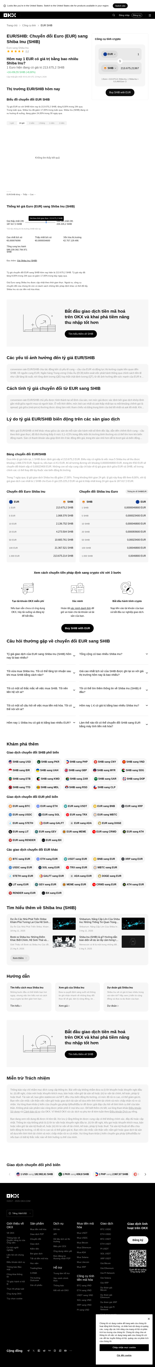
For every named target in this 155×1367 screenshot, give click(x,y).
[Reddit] (44, 1350)
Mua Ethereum (84, 1247)
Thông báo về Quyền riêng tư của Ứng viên (16, 1240)
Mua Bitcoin (82, 1242)
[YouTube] (65, 1350)
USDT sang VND (85, 1295)
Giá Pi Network (107, 1273)
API (55, 1234)
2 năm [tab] (61, 123)
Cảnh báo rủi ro (31, 1111)
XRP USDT (105, 1258)
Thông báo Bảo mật (14, 1268)
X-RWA (33, 1273)
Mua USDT (82, 1233)
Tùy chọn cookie (14, 1298)
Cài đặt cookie (124, 1355)
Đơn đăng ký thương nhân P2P (61, 1257)
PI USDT (104, 1248)
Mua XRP (81, 1267)
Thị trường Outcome (35, 1279)
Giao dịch (34, 1244)
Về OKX (10, 1233)
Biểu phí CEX (59, 1246)
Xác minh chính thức (60, 1279)
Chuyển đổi (35, 1239)
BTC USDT (105, 1239)
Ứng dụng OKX (14, 1293)
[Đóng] (148, 1319)
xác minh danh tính (81, 608)
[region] (124, 1339)
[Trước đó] (10, 1174)
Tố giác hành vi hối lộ (16, 1282)
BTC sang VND (84, 1285)
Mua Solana (82, 1257)
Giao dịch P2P (37, 1234)
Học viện (34, 1263)
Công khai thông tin (14, 1275)
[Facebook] (39, 1350)
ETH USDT (105, 1244)
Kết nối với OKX (61, 1290)
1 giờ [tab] (12, 123)
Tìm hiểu (15, 1006)
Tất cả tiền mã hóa (39, 1258)
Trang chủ (12, 25)
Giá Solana (105, 1278)
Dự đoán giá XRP (108, 1302)
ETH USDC (105, 1234)
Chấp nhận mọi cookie (124, 1347)
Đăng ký (137, 15)
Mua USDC (82, 1238)
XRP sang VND (84, 1305)
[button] (113, 15)
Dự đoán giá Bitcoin (106, 1288)
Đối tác (56, 1229)
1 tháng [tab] (42, 123)
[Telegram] (28, 1350)
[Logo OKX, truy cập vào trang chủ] (10, 15)
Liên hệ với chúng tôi (15, 1256)
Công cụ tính (29, 25)
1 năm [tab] (51, 123)
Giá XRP (104, 1283)
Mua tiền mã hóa (38, 1229)
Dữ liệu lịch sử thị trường (61, 1240)
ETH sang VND (84, 1290)
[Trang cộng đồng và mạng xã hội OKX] (70, 1350)
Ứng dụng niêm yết (62, 1251)
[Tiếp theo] (145, 1174)
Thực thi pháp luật (15, 1289)
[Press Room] (60, 1350)
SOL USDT (105, 1253)
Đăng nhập (124, 15)
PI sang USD (83, 1310)
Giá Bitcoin (105, 1263)
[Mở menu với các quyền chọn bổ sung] (149, 15)
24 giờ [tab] (22, 123)
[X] (33, 1350)
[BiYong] (54, 1350)
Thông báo (58, 1285)
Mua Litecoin (83, 1262)
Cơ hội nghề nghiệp (12, 1248)
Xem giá (63, 1006)
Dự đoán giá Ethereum (106, 1296)
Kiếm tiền (34, 1248)
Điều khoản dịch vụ (16, 1262)
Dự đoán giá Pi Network (107, 1308)
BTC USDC (105, 1229)
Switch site (120, 6)
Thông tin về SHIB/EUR (137, 491)
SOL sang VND (84, 1300)
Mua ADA (81, 1252)
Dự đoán (112, 1006)
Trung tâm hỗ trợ (61, 1273)
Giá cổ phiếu (36, 1285)
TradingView (36, 1268)
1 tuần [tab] (31, 123)
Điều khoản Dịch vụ (120, 1111)
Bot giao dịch (36, 1253)
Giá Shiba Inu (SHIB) (27, 260)
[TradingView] (49, 1350)
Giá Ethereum (107, 1268)
